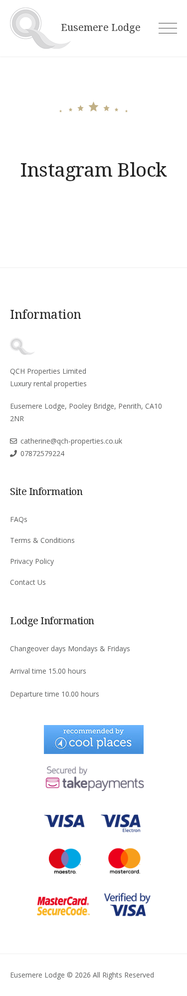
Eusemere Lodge (101, 27)
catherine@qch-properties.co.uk (71, 441)
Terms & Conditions (42, 540)
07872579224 (42, 453)
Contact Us (28, 582)
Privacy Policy (32, 561)
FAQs (18, 519)
